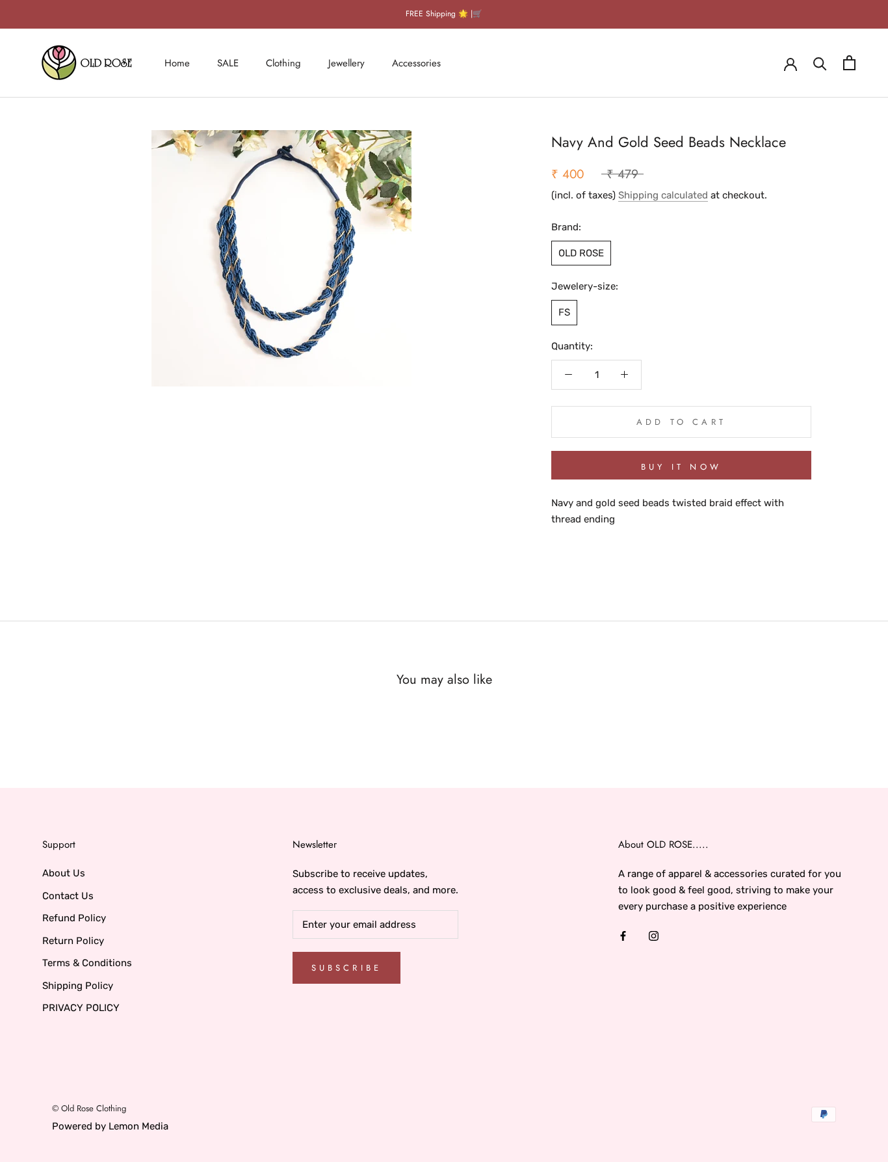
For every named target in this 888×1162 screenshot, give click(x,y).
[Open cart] (849, 62)
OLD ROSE (581, 252)
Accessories (416, 62)
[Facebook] (623, 935)
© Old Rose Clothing (89, 1108)
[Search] (820, 63)
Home (177, 62)
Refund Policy (74, 918)
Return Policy (73, 941)
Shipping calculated (663, 194)
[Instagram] (654, 935)
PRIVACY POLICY (81, 1008)
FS (564, 312)
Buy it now (681, 467)
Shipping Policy (77, 986)
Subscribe (346, 968)
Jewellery (346, 62)
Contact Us (68, 896)
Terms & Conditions (87, 963)
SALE (228, 62)
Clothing (283, 62)
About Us (63, 873)
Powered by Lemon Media (110, 1126)
